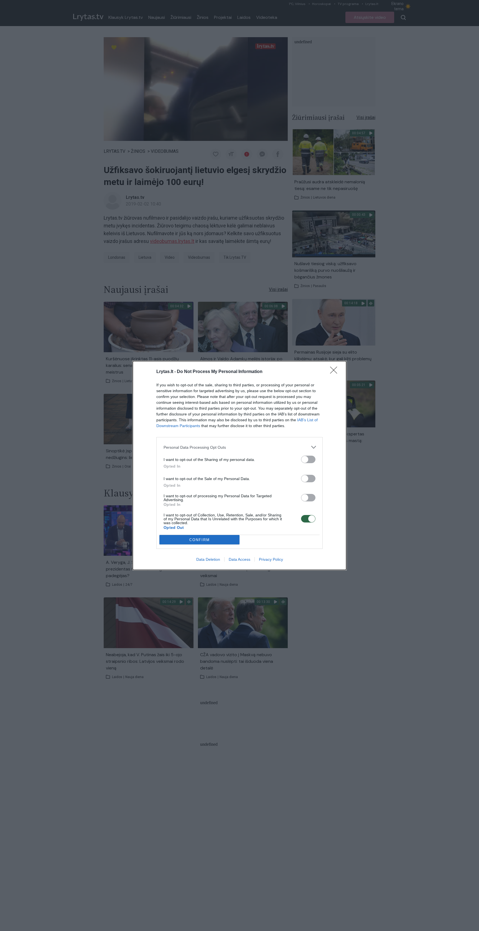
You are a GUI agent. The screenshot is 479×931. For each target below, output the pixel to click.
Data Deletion (208, 559)
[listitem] (239, 447)
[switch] (308, 459)
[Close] (335, 372)
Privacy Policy (271, 559)
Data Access (239, 559)
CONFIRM (199, 540)
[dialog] (239, 465)
